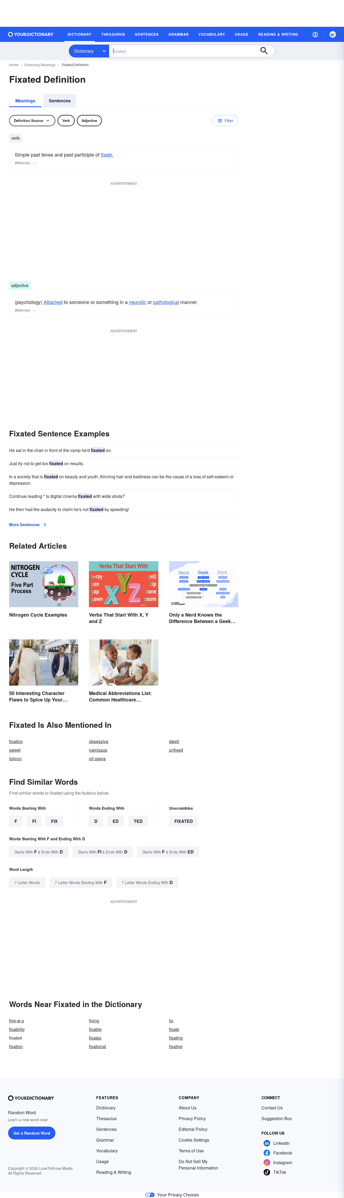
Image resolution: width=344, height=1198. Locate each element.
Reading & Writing (113, 1172)
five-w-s (16, 1021)
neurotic (137, 301)
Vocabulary (107, 1151)
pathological (166, 301)
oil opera (97, 758)
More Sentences (24, 524)
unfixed (176, 750)
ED (116, 821)
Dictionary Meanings (39, 65)
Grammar (105, 1140)
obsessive (98, 741)
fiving (94, 1021)
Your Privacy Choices (178, 1195)
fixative (175, 1046)
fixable (95, 1029)
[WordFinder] (332, 34)
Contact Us (272, 1108)
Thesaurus (106, 1118)
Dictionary (84, 51)
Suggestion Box (276, 1118)
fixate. (107, 154)
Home (14, 65)
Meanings (25, 100)
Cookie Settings (194, 1140)
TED (138, 821)
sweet (14, 750)
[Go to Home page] (31, 34)
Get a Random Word (31, 1133)
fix (171, 1021)
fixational (97, 1046)
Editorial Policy (193, 1129)
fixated (183, 821)
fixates (95, 1038)
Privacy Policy (192, 1118)
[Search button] (267, 51)
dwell (174, 741)
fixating (176, 1038)
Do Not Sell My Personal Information (198, 1164)
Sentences (60, 100)
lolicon (15, 758)
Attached (53, 301)
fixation (16, 741)
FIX (54, 821)
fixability (17, 1029)
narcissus (98, 750)
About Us (187, 1108)
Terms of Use (191, 1151)
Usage (102, 1161)
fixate (174, 1029)
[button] (315, 34)
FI (34, 821)
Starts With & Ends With (39, 852)
